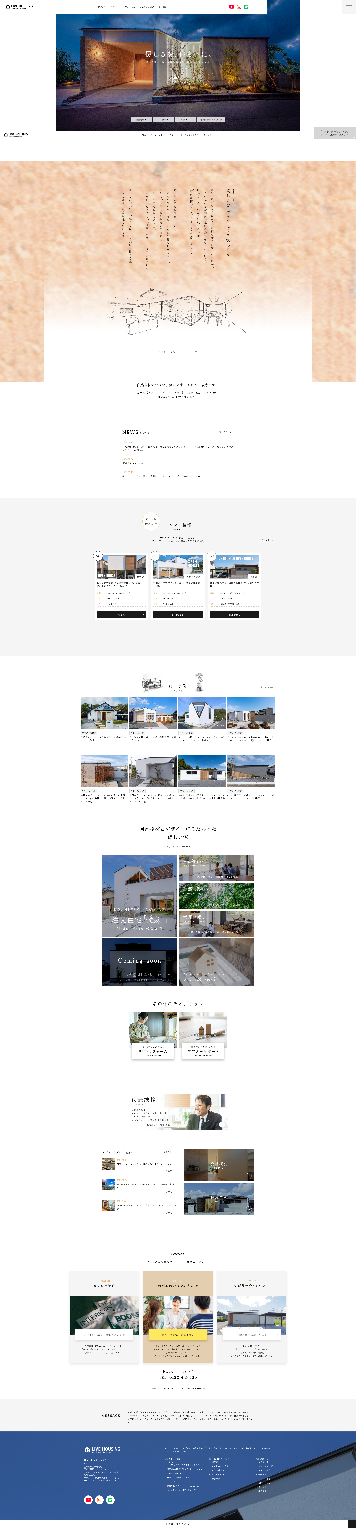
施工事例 (216, 1462)
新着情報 (216, 1478)
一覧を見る (222, 432)
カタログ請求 (264, 1478)
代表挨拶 (262, 1474)
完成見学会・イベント (108, 7)
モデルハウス (129, 7)
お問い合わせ (264, 1482)
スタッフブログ (265, 1466)
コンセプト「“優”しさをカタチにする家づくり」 (184, 1463)
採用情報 (262, 1491)
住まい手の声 (218, 1470)
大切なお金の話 (147, 7)
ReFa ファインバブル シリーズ (181, 1490)
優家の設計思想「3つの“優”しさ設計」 (185, 1469)
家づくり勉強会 (219, 1474)
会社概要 (163, 7)
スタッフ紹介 (264, 1470)
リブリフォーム (174, 1481)
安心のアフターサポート (178, 1477)
